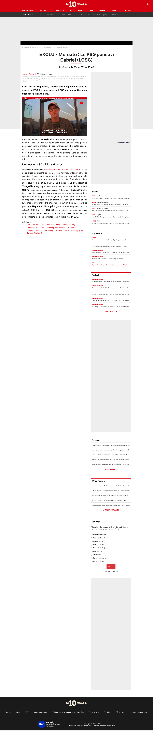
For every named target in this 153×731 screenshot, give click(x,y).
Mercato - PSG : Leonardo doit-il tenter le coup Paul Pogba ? (53, 224)
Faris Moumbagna (99, 558)
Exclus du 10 (45, 10)
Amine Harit (97, 554)
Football (60, 10)
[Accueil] (76, 4)
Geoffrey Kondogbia (100, 534)
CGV (27, 712)
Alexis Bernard (29, 74)
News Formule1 (111, 469)
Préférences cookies (138, 712)
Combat (102, 10)
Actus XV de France (111, 510)
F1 (71, 10)
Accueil (24, 47)
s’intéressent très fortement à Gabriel (61, 169)
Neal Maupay (97, 551)
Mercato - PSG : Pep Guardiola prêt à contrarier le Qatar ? (51, 228)
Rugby (80, 10)
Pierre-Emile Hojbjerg (100, 548)
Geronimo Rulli (98, 541)
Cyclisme (127, 10)
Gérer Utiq (120, 712)
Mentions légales (41, 712)
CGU (18, 712)
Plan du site (94, 712)
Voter (111, 567)
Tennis (114, 10)
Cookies (107, 712)
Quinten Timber (98, 544)
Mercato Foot (28, 10)
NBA (91, 10)
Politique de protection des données (68, 712)
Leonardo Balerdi (99, 538)
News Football (111, 311)
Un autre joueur (98, 561)
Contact (7, 712)
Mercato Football (33, 47)
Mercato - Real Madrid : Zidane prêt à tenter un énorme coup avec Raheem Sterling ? (55, 232)
